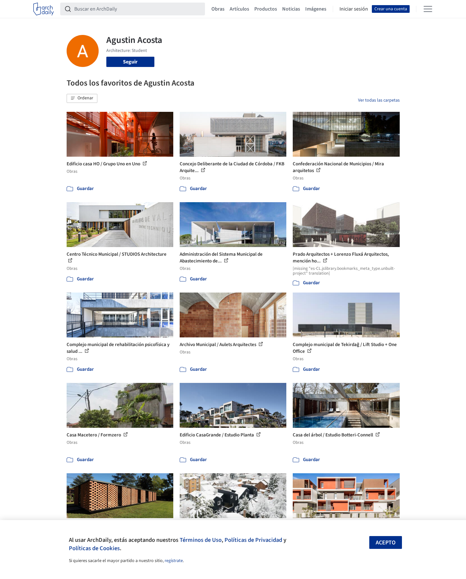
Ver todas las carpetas (379, 100)
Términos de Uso (201, 540)
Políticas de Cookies (94, 548)
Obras (218, 8)
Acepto (386, 543)
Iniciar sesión (353, 8)
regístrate (174, 561)
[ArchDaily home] (43, 9)
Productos (265, 8)
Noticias (291, 8)
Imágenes (315, 8)
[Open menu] (428, 9)
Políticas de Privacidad (253, 540)
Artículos (239, 8)
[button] (82, 98)
